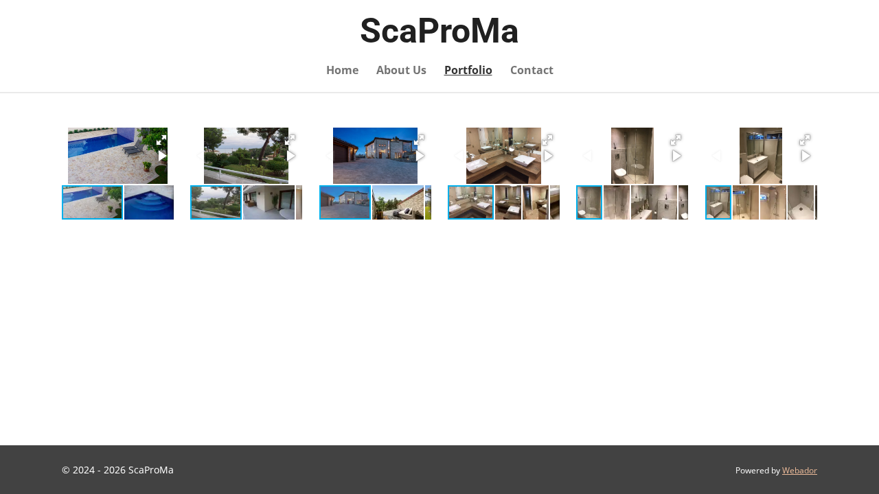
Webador (799, 470)
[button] (161, 140)
